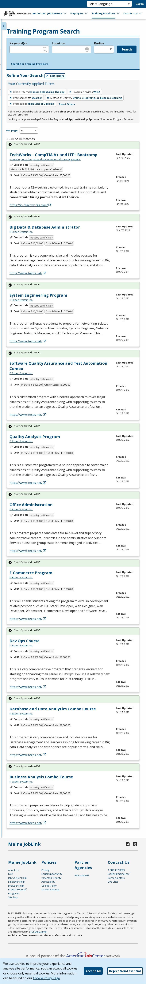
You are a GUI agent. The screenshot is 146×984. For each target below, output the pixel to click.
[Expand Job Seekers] (65, 13)
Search (126, 49)
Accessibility (48, 881)
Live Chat (113, 881)
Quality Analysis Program (35, 436)
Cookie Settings (50, 889)
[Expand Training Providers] (118, 13)
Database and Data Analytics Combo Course (53, 708)
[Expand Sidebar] (4, 26)
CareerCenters (116, 878)
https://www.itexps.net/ (26, 273)
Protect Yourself (17, 889)
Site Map (13, 897)
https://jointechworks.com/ (29, 205)
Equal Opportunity (51, 874)
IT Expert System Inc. (21, 232)
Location (58, 43)
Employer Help (16, 881)
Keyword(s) (18, 43)
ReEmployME (82, 875)
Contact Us (130, 13)
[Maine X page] (135, 844)
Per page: (12, 130)
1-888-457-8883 (116, 870)
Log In (140, 4)
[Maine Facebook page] (128, 844)
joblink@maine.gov (118, 874)
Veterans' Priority (51, 878)
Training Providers (103, 13)
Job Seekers (54, 13)
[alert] (73, 145)
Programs (13, 893)
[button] (30, 64)
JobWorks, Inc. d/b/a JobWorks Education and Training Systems (45, 159)
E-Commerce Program (31, 572)
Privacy (45, 870)
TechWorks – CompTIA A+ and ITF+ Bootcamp (53, 154)
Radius (99, 43)
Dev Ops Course (25, 640)
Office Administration (31, 504)
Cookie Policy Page (46, 978)
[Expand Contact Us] (140, 13)
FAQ (10, 874)
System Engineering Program (38, 295)
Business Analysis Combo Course (41, 776)
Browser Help (16, 885)
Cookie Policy (48, 885)
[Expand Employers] (86, 13)
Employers (76, 13)
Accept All (93, 971)
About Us (13, 870)
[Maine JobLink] (17, 13)
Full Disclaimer (39, 931)
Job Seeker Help (17, 878)
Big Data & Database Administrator (45, 227)
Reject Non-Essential (125, 971)
